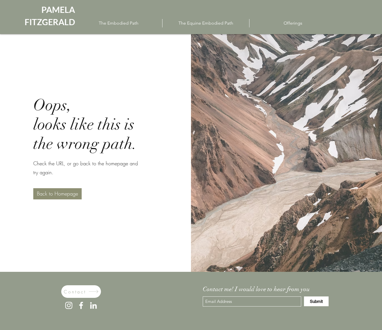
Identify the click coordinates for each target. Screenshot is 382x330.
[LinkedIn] (93, 305)
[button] (57, 193)
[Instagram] (69, 305)
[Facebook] (81, 305)
